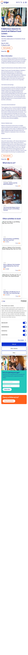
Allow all (14, 344)
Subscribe (7, 389)
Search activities (9, 401)
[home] (5, 2)
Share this (3, 51)
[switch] (25, 327)
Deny (14, 352)
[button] (26, 2)
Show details (21, 340)
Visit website (7, 48)
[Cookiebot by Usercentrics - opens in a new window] (21, 301)
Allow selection (14, 348)
